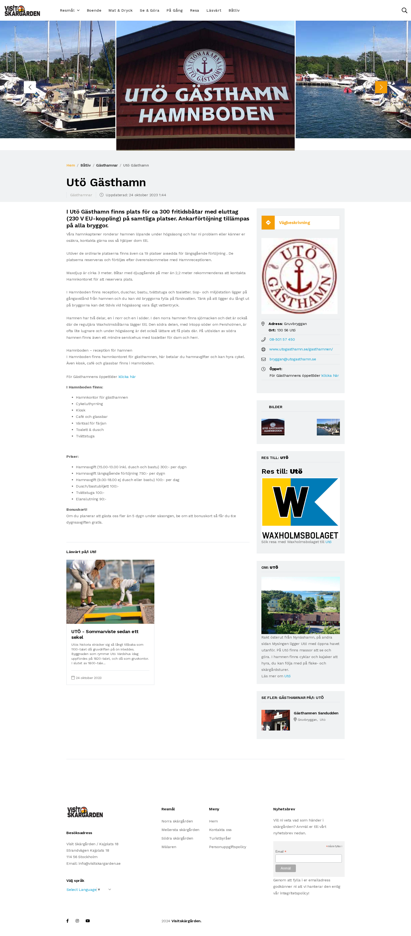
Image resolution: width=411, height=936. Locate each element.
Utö (328, 542)
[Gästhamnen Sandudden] (275, 719)
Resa (194, 10)
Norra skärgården (177, 821)
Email (280, 851)
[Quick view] (138, 617)
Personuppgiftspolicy (227, 847)
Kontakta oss (220, 829)
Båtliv (234, 10)
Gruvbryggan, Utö (312, 719)
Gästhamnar (107, 165)
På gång (174, 10)
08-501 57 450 (282, 339)
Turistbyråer (220, 838)
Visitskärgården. (186, 921)
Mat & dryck (120, 10)
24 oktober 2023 (89, 678)
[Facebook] (67, 921)
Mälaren (168, 847)
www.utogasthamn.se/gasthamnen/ (301, 349)
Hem (70, 165)
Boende (94, 10)
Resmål (67, 10)
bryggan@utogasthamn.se (292, 359)
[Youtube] (88, 921)
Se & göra (149, 10)
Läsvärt (213, 10)
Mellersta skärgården (180, 829)
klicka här (127, 376)
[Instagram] (77, 921)
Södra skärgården (177, 838)
